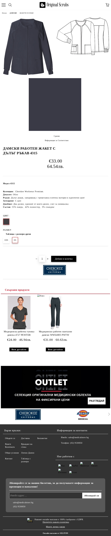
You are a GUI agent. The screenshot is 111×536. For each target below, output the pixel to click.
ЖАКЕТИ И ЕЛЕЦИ (27, 13)
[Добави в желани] (106, 251)
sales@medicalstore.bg (78, 437)
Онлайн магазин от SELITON (55, 533)
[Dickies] (83, 415)
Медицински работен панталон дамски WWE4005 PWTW (55, 333)
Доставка (25, 438)
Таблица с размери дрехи (18, 234)
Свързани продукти (17, 289)
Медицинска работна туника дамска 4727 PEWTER (19, 333)
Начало (4, 13)
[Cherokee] (28, 415)
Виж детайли (19, 349)
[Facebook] (60, 449)
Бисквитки (42, 438)
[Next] (108, 414)
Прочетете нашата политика (56, 522)
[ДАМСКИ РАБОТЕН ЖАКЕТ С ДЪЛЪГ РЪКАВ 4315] (28, 47)
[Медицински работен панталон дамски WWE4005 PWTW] (55, 329)
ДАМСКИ (13, 13)
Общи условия (12, 453)
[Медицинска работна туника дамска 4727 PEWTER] (19, 329)
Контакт (9, 459)
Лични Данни (27, 453)
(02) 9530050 (76, 443)
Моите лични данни (55, 527)
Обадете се (10, 438)
